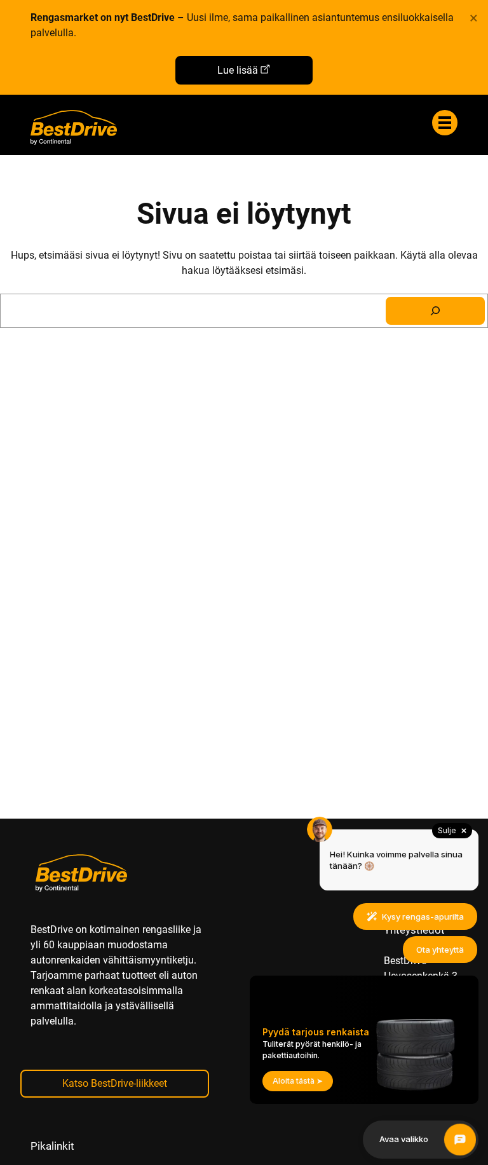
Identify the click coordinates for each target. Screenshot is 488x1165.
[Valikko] (445, 122)
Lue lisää (237, 70)
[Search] (435, 311)
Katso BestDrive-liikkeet (114, 1083)
